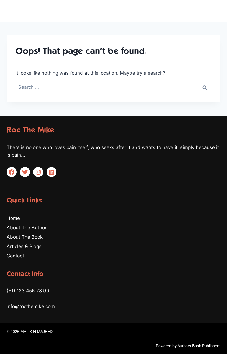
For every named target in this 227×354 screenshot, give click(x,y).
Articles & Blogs (24, 246)
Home (13, 218)
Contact (15, 256)
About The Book (25, 237)
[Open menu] (215, 11)
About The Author (27, 227)
